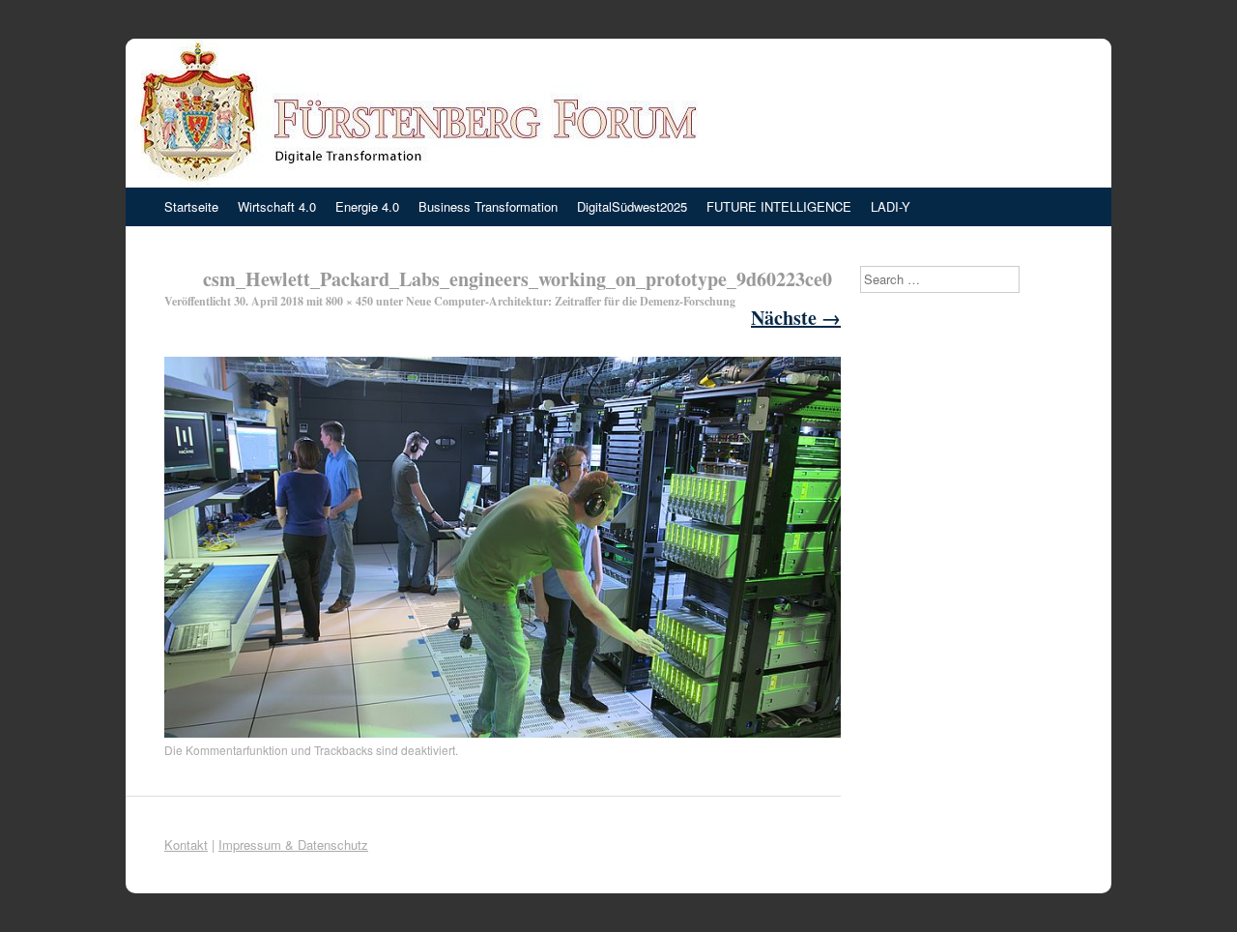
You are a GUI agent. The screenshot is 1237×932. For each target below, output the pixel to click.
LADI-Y (890, 206)
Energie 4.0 (367, 206)
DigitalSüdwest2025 (632, 206)
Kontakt (186, 844)
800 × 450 (349, 301)
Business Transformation (488, 206)
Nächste (796, 318)
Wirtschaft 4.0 (277, 206)
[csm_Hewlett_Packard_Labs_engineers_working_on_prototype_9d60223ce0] (502, 732)
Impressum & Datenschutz (293, 844)
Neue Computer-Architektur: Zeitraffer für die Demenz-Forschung (570, 301)
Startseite (191, 206)
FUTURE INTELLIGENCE (778, 206)
